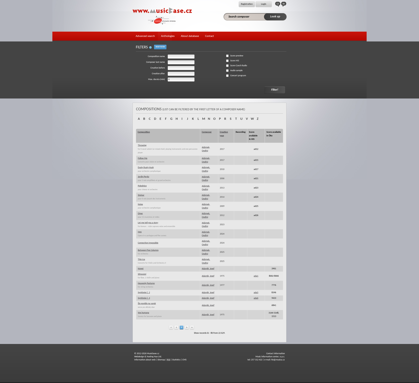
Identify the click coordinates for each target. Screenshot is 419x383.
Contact (209, 36)
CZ (277, 4)
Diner (140, 213)
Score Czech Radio (238, 65)
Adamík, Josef (208, 268)
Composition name (156, 56)
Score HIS (234, 60)
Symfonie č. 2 (144, 292)
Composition (144, 132)
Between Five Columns (148, 250)
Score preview (236, 56)
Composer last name (155, 62)
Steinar (141, 195)
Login (263, 4)
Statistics (176, 360)
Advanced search (145, 36)
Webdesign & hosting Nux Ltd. (148, 356)
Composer (207, 132)
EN (283, 4)
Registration (247, 4)
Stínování (142, 274)
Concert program (238, 75)
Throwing (142, 145)
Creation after (158, 73)
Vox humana (143, 313)
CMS (184, 360)
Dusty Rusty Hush (146, 167)
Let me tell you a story (148, 223)
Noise (140, 204)
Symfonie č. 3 (144, 298)
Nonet (141, 268)
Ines (140, 232)
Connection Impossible (148, 243)
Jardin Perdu (143, 177)
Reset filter (160, 47)
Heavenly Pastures (146, 283)
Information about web (144, 360)
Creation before (157, 68)
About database (190, 36)
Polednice (142, 186)
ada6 (256, 298)
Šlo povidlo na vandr (147, 303)
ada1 (256, 276)
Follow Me (142, 158)
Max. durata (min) (156, 79)
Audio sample (236, 70)
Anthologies (168, 36)
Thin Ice (141, 259)
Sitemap (161, 360)
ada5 (256, 292)
